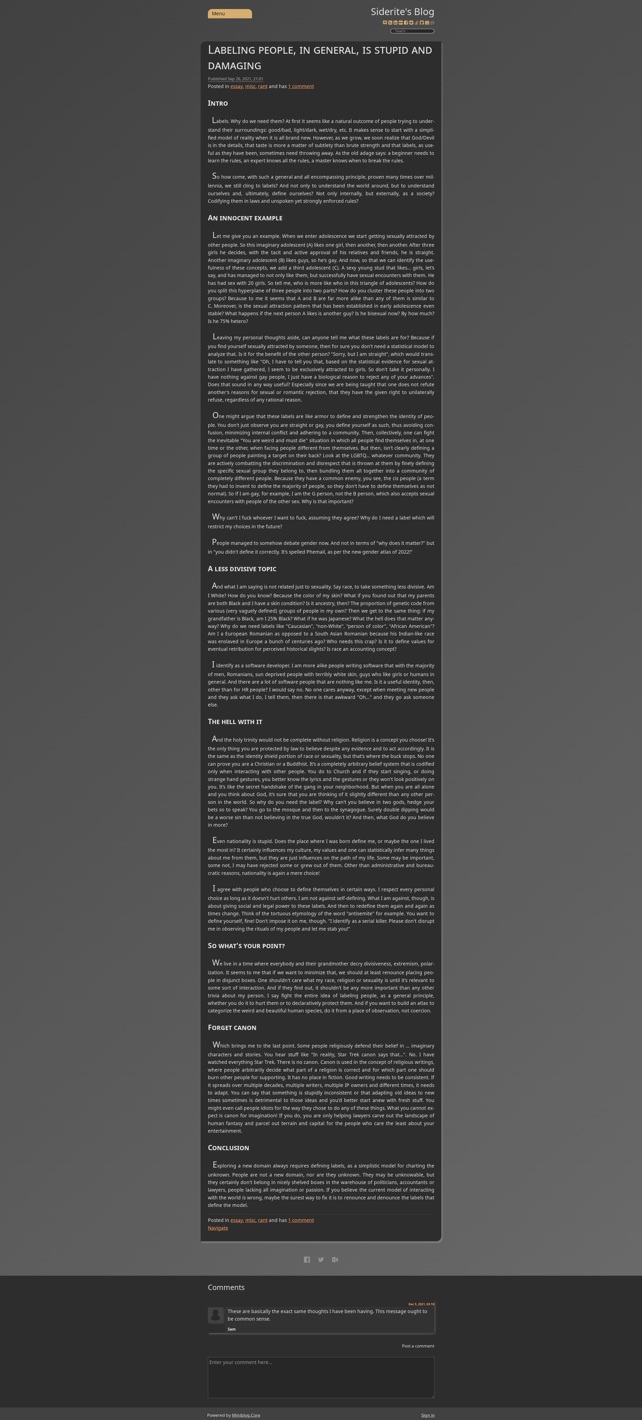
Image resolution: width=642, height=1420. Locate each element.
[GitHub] (422, 22)
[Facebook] (406, 22)
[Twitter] (411, 22)
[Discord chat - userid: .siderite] (385, 23)
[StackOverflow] (417, 22)
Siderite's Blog (402, 11)
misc (250, 86)
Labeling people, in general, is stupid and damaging (320, 57)
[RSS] (390, 22)
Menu (218, 13)
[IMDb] (401, 22)
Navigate (218, 1228)
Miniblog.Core (246, 1415)
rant (263, 86)
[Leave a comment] (432, 22)
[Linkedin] (395, 22)
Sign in (428, 1415)
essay (236, 86)
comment (301, 86)
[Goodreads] (427, 22)
